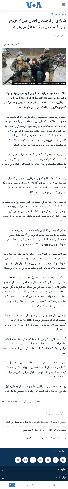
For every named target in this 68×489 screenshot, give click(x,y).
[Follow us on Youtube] (48, 460)
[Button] (11, 44)
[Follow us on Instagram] (40, 460)
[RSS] (33, 460)
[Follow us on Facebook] (63, 460)
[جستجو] (54, 485)
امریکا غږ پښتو (32, 485)
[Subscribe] (18, 460)
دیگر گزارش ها (58, 14)
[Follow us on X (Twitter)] (56, 460)
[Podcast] (25, 460)
